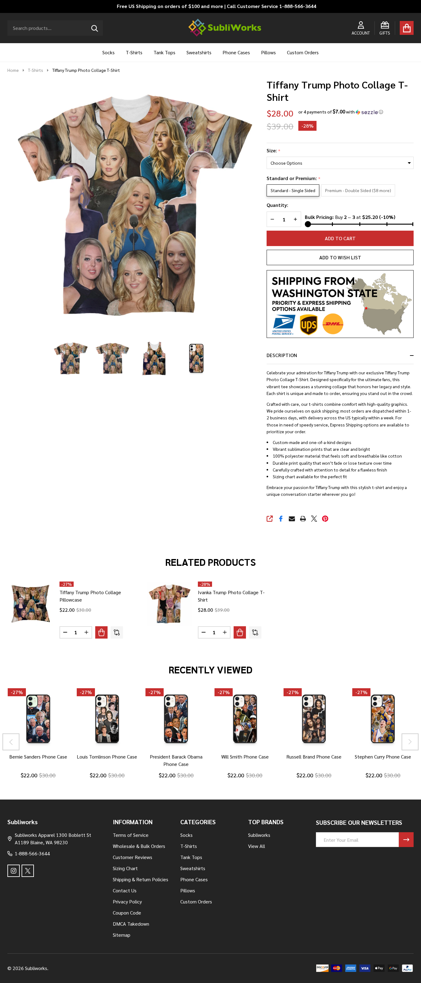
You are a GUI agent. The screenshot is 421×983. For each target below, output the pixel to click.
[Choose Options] (101, 632)
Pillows (268, 52)
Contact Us (125, 890)
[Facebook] (281, 519)
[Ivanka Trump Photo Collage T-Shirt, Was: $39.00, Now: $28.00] (169, 604)
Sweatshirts (198, 52)
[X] (314, 519)
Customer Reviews (132, 857)
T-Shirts (134, 52)
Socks (108, 52)
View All (256, 846)
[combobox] (55, 28)
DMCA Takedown (131, 923)
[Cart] (407, 28)
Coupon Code (127, 912)
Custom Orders (303, 52)
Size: (274, 150)
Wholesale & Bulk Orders (139, 846)
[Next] (410, 741)
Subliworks (259, 835)
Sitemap (121, 935)
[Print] (303, 519)
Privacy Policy (127, 901)
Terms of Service (131, 835)
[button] (340, 112)
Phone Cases (236, 52)
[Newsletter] (406, 839)
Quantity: (277, 205)
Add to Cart (340, 238)
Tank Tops (164, 52)
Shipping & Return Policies (140, 879)
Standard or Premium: (294, 178)
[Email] (292, 519)
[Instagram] (13, 870)
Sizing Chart (125, 868)
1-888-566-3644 (32, 853)
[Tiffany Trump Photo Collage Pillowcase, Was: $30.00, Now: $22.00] (31, 604)
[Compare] (117, 632)
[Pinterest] (325, 519)
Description (282, 355)
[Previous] (10, 741)
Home (13, 70)
